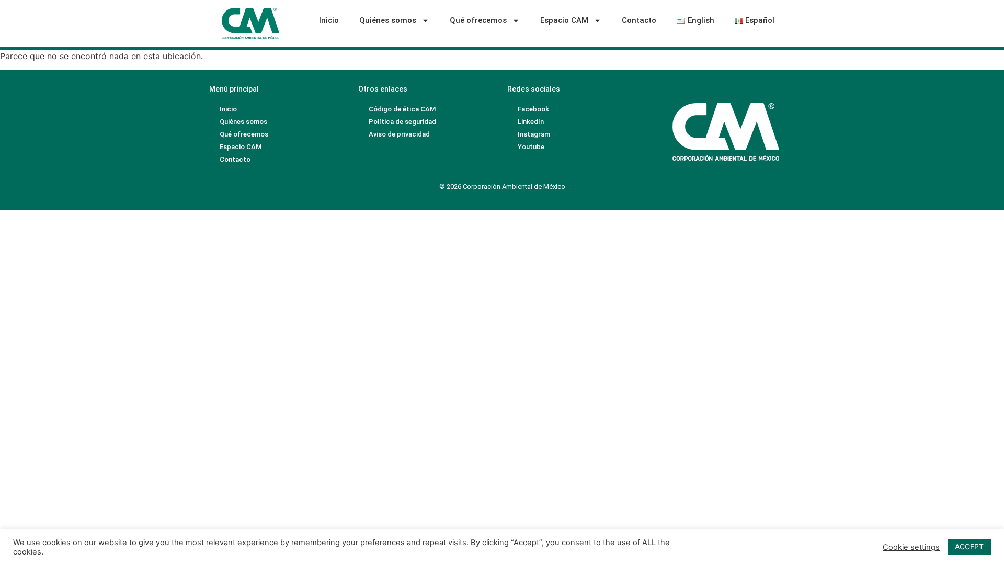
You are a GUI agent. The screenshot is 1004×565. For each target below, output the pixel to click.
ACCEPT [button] (969, 546)
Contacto (639, 20)
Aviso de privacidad (399, 134)
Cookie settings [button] (911, 547)
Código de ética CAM (402, 109)
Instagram (534, 134)
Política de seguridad (402, 122)
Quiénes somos (387, 20)
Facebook (533, 109)
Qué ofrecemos (478, 20)
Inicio (329, 20)
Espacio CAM (564, 20)
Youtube (531, 147)
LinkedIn (531, 122)
